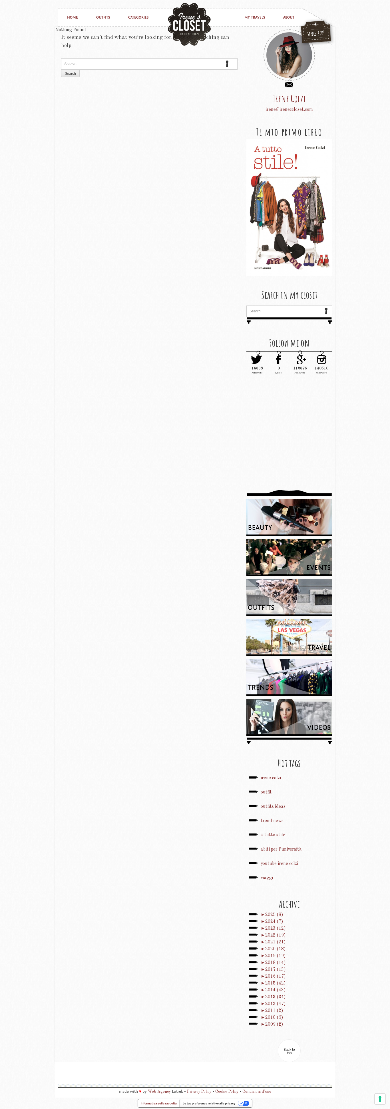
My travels (254, 17)
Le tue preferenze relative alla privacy (209, 1103)
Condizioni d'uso (256, 1092)
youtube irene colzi (279, 863)
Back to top (289, 1051)
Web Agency (159, 1092)
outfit (266, 792)
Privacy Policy (199, 1092)
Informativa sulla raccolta (159, 1103)
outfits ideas (273, 806)
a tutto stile (273, 835)
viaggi (267, 878)
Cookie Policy (226, 1092)
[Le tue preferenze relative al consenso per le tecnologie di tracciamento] (380, 1099)
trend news (272, 821)
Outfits (103, 17)
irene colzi (271, 778)
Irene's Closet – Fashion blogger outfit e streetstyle (189, 24)
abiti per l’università (281, 849)
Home (72, 17)
